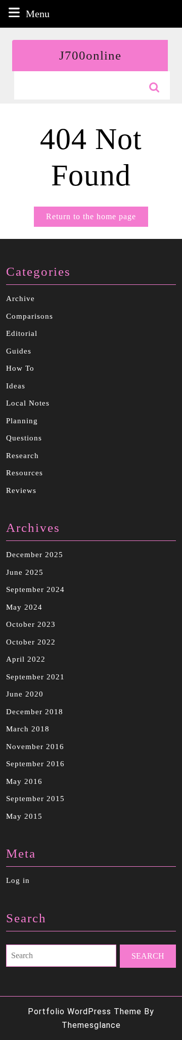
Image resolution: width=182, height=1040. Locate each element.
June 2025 (24, 572)
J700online (90, 55)
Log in (18, 880)
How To (20, 368)
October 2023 (31, 624)
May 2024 (24, 607)
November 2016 (35, 746)
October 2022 (31, 642)
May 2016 (24, 781)
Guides (18, 351)
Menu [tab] (38, 13)
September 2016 (35, 764)
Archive (20, 298)
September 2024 (35, 589)
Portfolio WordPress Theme (85, 1011)
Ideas (15, 386)
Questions (24, 438)
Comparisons (29, 316)
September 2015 (35, 799)
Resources (24, 473)
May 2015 (24, 816)
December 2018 (34, 712)
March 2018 (28, 729)
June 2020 (24, 694)
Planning (22, 421)
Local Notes (28, 403)
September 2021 (35, 677)
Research (22, 456)
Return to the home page (97, 219)
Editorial (21, 333)
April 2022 (26, 659)
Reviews (21, 490)
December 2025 (34, 555)
